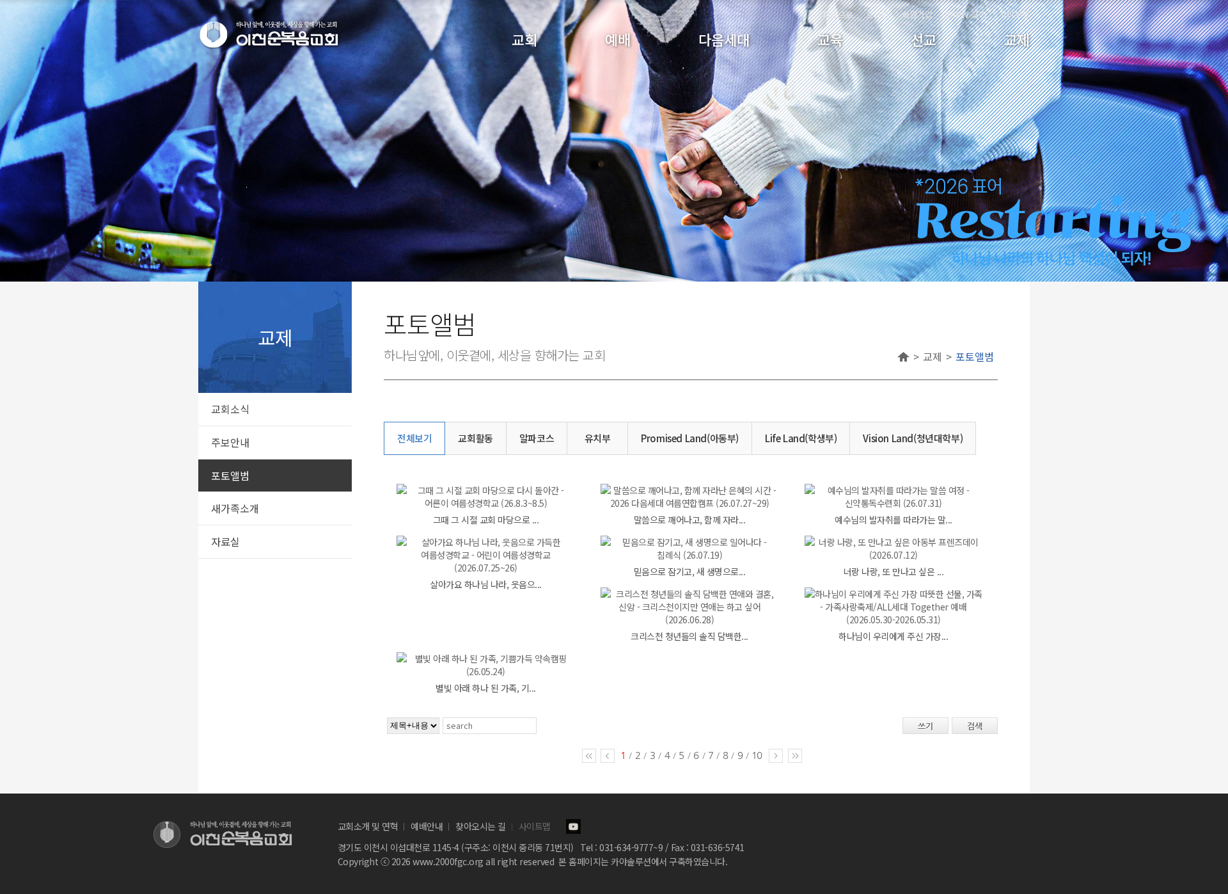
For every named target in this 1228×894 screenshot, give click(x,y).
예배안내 (427, 826)
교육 (830, 39)
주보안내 (230, 442)
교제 (1017, 39)
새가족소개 (235, 508)
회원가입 (917, 14)
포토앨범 (230, 475)
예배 (618, 39)
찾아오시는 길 (480, 826)
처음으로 (838, 14)
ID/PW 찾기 (965, 14)
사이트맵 (1014, 14)
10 (757, 754)
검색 (974, 726)
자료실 (225, 541)
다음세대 (724, 39)
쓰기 (925, 726)
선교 (923, 39)
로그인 (877, 14)
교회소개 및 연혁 (368, 826)
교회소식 (230, 409)
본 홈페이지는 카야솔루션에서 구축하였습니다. (642, 861)
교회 (524, 39)
